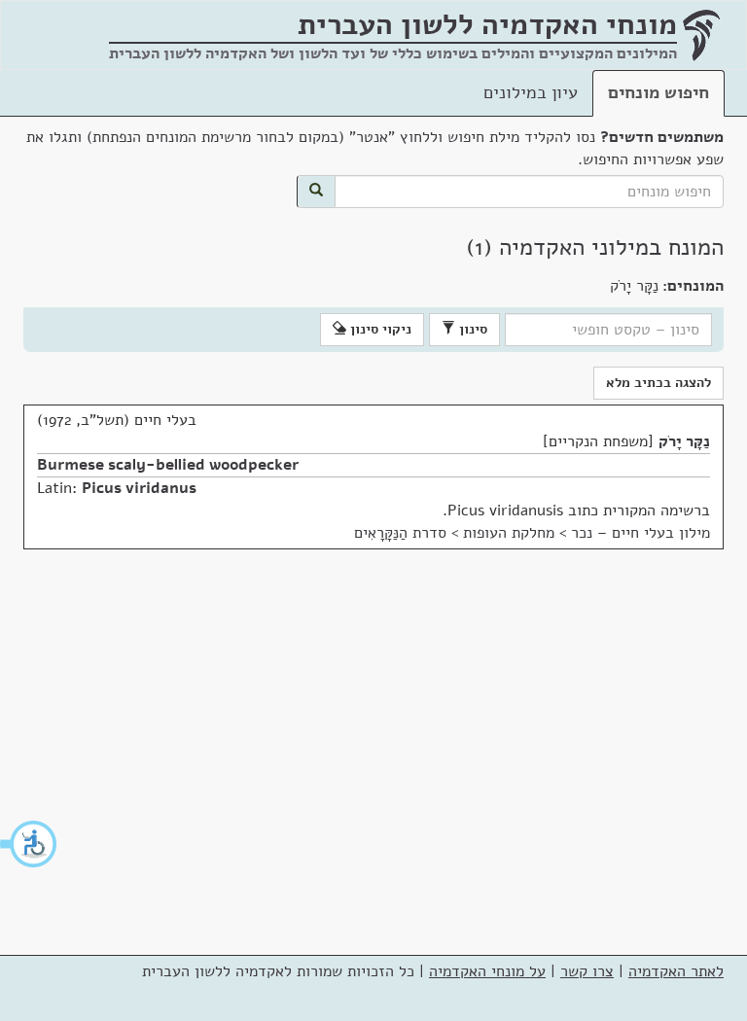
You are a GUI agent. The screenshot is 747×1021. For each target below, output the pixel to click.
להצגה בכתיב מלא (658, 382)
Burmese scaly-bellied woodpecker (168, 464)
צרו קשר (587, 971)
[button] (29, 844)
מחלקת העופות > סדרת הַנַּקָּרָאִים (454, 533)
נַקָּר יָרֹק (684, 441)
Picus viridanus (139, 488)
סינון (471, 329)
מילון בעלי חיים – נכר (640, 533)
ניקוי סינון (378, 329)
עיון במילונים (530, 92)
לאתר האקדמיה (676, 971)
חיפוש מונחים (658, 92)
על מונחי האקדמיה (487, 971)
